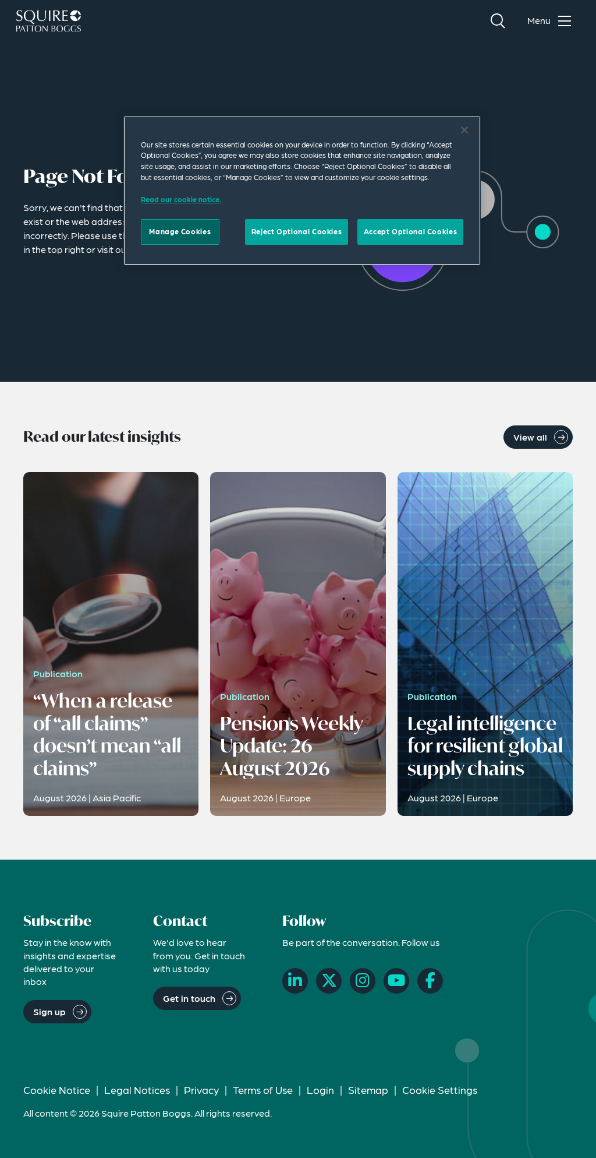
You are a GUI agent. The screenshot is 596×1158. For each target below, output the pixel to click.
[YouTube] (396, 981)
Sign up (49, 1011)
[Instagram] (362, 981)
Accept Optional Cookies (410, 231)
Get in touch (189, 998)
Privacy (201, 1089)
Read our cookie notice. (181, 199)
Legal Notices (137, 1089)
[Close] (464, 130)
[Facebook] (430, 981)
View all (530, 437)
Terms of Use (263, 1089)
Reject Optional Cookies (296, 231)
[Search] (497, 21)
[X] (329, 981)
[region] (302, 190)
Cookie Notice (56, 1089)
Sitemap (368, 1089)
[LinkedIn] (295, 981)
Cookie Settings (439, 1089)
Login (320, 1089)
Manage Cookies (180, 231)
